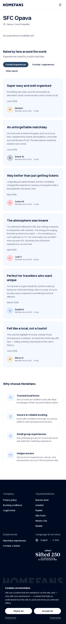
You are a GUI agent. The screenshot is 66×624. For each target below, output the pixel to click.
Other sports (12, 71)
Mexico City (41, 520)
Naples (39, 510)
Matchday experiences (14, 540)
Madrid (38, 526)
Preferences (10, 618)
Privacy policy (10, 500)
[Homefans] (13, 5)
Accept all (47, 611)
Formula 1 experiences (43, 64)
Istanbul (39, 505)
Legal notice (9, 510)
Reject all (18, 611)
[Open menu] (60, 5)
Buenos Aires (42, 500)
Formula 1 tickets (11, 545)
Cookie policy (55, 618)
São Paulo (40, 515)
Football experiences (16, 64)
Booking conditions (12, 505)
